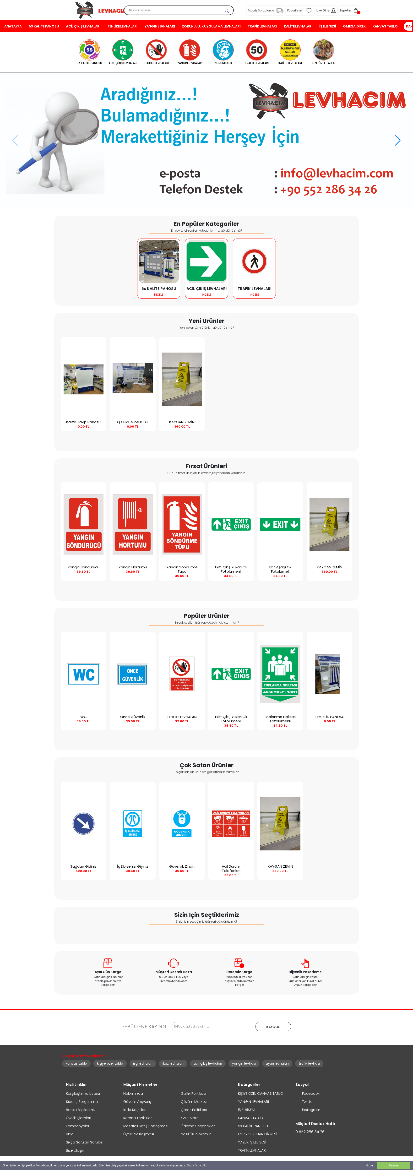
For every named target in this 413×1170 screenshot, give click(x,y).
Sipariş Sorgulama (82, 1101)
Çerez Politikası (194, 1109)
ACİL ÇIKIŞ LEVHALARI (83, 26)
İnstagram (310, 1109)
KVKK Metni (190, 1117)
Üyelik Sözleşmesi (138, 1134)
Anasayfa (13, 26)
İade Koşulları (134, 1109)
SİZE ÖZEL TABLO (323, 63)
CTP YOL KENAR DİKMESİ (257, 1134)
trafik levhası (309, 1063)
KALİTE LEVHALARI (298, 26)
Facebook (310, 1093)
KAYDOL (273, 1026)
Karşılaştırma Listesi (83, 1093)
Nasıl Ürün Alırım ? (196, 1134)
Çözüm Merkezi (194, 1101)
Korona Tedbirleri (137, 1117)
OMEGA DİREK (354, 26)
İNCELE (158, 295)
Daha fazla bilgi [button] (197, 1165)
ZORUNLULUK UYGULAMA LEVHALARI (211, 26)
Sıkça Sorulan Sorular (84, 1142)
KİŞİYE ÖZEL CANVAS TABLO (260, 1093)
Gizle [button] (369, 1165)
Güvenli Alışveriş (137, 1101)
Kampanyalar (77, 1125)
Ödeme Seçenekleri (198, 1125)
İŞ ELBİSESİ (327, 26)
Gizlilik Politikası (193, 1093)
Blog (70, 1134)
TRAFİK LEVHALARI (262, 26)
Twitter (307, 1101)
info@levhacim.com (173, 981)
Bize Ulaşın (75, 1150)
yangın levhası (244, 1063)
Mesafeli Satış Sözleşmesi (145, 1125)
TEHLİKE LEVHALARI (122, 26)
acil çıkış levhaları (208, 1063)
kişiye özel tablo (110, 1063)
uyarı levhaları (277, 1063)
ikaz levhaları (173, 1063)
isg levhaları (142, 1063)
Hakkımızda (133, 1093)
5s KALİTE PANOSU (44, 26)
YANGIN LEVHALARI (160, 26)
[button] (203, 204)
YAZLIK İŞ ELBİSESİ (252, 1142)
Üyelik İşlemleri (78, 1117)
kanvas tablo (76, 1063)
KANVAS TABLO (385, 26)
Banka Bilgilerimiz (80, 1109)
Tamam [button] (393, 1165)
